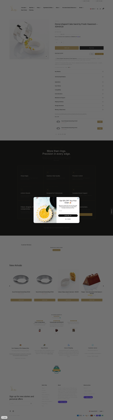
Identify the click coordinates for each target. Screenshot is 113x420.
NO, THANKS (68, 219)
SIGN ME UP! (68, 215)
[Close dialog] (78, 198)
